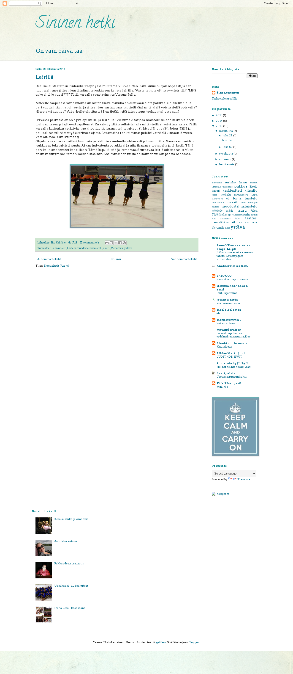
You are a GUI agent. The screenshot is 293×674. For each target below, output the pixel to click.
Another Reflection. (232, 266)
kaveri (216, 190)
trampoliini (218, 222)
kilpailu (251, 190)
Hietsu (254, 182)
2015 (219, 115)
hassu (243, 182)
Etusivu (116, 259)
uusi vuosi (244, 222)
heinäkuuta (227, 164)
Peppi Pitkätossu (234, 214)
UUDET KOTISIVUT (229, 356)
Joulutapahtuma (227, 293)
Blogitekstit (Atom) (56, 265)
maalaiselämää (229, 309)
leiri (64, 248)
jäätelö (253, 186)
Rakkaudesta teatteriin (69, 563)
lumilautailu (218, 202)
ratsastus (225, 218)
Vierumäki (117, 248)
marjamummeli (229, 319)
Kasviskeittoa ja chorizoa (233, 279)
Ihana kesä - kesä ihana (69, 608)
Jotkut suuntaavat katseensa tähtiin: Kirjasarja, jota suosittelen (235, 256)
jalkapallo (227, 186)
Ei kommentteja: (90, 242)
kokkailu (226, 194)
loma (237, 198)
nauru (106, 248)
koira (214, 194)
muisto (215, 206)
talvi (237, 218)
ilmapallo (216, 186)
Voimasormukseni (229, 303)
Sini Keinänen (227, 92)
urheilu (231, 222)
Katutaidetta (224, 346)
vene (255, 222)
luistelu (71, 248)
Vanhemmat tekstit (184, 259)
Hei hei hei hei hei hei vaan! (234, 366)
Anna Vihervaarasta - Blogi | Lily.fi (233, 247)
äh (218, 313)
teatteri (251, 218)
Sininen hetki (75, 24)
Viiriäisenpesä (229, 383)
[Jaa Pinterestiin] (124, 242)
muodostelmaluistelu (89, 248)
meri (243, 202)
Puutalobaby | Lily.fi (232, 363)
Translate (243, 479)
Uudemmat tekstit (49, 259)
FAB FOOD (224, 275)
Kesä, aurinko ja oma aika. (71, 519)
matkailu (233, 202)
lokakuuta (226, 131)
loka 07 (227, 147)
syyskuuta (226, 153)
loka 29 (227, 135)
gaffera (161, 642)
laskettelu (217, 198)
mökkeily (217, 210)
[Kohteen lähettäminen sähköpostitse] (107, 242)
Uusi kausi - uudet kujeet (71, 585)
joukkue (56, 248)
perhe (246, 214)
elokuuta (225, 159)
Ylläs (227, 228)
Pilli (214, 218)
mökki (229, 210)
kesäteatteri (232, 190)
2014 (219, 120)
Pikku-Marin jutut (231, 353)
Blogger (193, 642)
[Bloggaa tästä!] (111, 242)
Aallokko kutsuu (65, 541)
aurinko (230, 182)
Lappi (255, 194)
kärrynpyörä (241, 194)
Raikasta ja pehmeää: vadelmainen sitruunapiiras (233, 334)
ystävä (128, 248)
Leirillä (44, 77)
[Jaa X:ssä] (115, 242)
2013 (219, 126)
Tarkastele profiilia (224, 98)
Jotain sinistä (227, 299)
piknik (254, 214)
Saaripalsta (226, 373)
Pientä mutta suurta (232, 343)
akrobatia (217, 182)
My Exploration (229, 329)
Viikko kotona (226, 323)
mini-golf (253, 202)
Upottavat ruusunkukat (232, 376)
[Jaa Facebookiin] (120, 242)
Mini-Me (222, 386)
